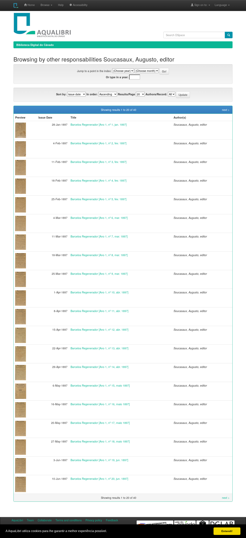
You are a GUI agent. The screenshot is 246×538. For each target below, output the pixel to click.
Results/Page (126, 94)
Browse (45, 5)
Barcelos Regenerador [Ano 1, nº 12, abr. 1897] (99, 329)
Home (31, 5)
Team (30, 520)
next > (225, 110)
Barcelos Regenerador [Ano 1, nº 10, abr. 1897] (99, 292)
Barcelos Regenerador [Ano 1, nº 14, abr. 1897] (99, 367)
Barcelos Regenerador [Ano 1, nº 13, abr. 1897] (99, 348)
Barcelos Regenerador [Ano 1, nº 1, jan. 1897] (99, 124)
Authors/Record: (156, 94)
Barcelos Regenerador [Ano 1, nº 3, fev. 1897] (98, 162)
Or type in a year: (117, 77)
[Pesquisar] (229, 35)
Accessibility (79, 5)
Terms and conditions (69, 520)
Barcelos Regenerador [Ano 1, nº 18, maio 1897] (100, 441)
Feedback (112, 520)
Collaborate (45, 520)
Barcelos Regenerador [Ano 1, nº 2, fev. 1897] (98, 143)
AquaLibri (17, 520)
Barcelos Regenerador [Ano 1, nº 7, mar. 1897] (99, 236)
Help (61, 5)
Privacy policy (94, 520)
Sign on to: (201, 5)
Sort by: (61, 94)
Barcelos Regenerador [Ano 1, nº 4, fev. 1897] (98, 180)
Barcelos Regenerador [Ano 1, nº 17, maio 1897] (100, 423)
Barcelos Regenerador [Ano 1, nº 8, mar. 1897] (99, 255)
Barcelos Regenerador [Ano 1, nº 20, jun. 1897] (99, 479)
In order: (92, 94)
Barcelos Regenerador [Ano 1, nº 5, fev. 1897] (98, 199)
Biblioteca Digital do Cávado (35, 45)
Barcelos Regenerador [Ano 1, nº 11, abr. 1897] (99, 311)
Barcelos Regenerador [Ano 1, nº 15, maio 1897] (100, 385)
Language (219, 5)
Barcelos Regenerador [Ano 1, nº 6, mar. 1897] (99, 218)
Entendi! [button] (227, 531)
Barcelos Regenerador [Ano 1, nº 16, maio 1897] (100, 404)
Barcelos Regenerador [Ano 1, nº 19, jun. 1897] (99, 460)
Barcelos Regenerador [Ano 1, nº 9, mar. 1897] (99, 274)
